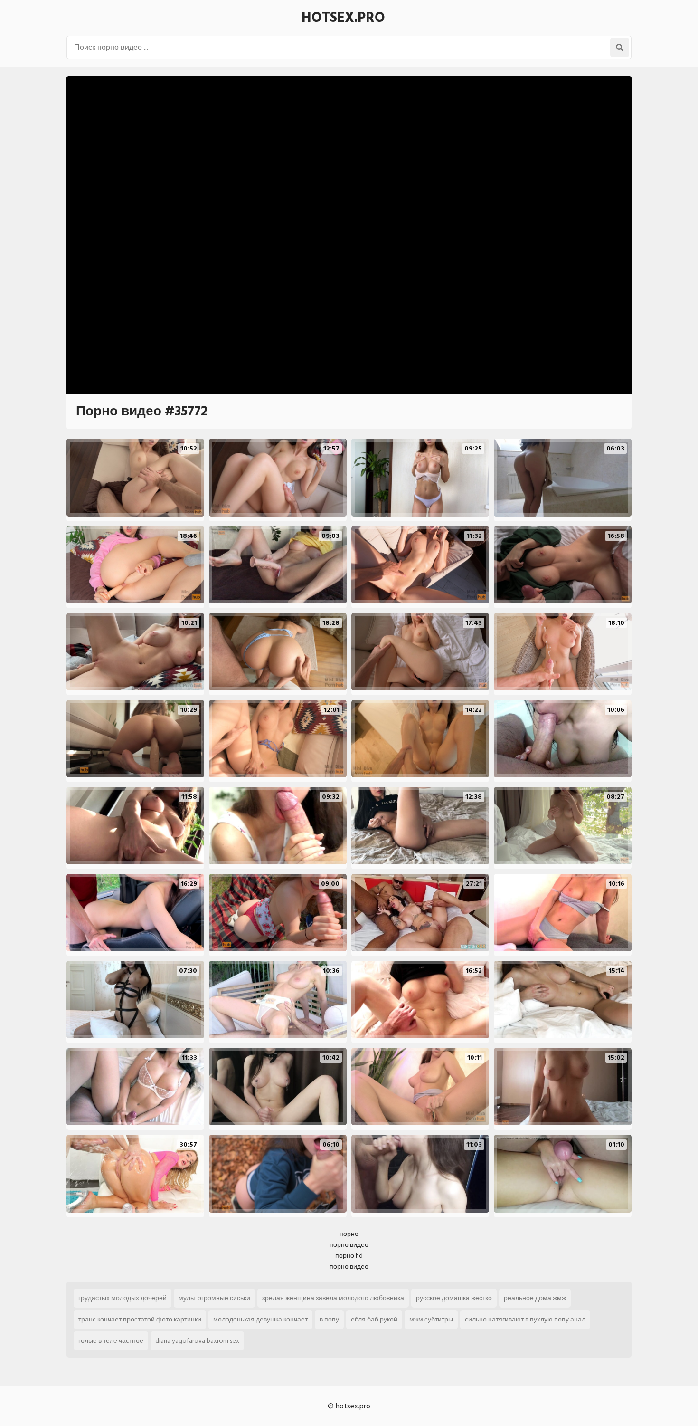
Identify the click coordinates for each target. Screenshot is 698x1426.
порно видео (349, 1244)
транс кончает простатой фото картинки (139, 1319)
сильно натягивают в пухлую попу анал (525, 1319)
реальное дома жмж (535, 1297)
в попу (329, 1319)
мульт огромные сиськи (214, 1297)
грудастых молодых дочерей (122, 1297)
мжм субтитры (431, 1319)
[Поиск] (619, 47)
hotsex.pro (343, 17)
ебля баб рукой (374, 1319)
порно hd (349, 1255)
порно (349, 1233)
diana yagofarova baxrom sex (197, 1340)
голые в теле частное (110, 1340)
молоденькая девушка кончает (260, 1319)
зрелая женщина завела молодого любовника (333, 1297)
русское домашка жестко (454, 1297)
